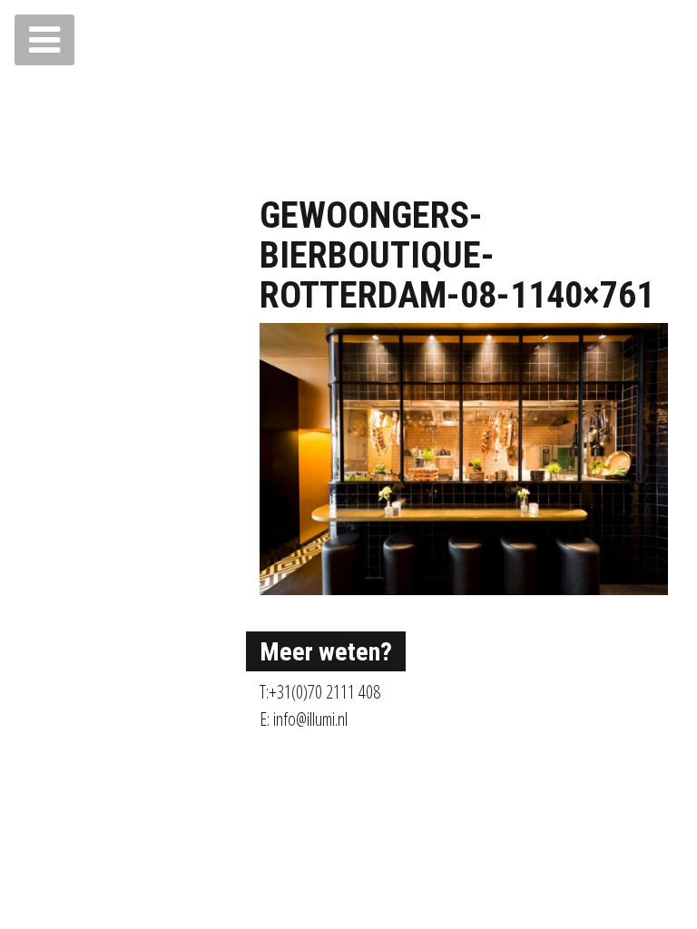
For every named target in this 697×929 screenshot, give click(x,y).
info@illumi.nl (310, 719)
